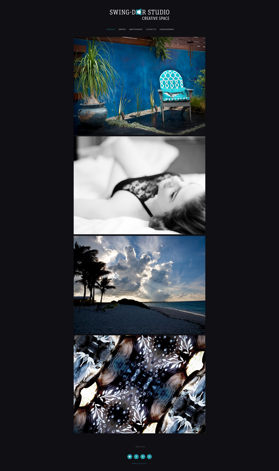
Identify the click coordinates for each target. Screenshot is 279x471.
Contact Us (151, 29)
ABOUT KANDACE (135, 29)
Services (122, 29)
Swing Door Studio (141, 463)
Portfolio (110, 29)
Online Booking (167, 29)
